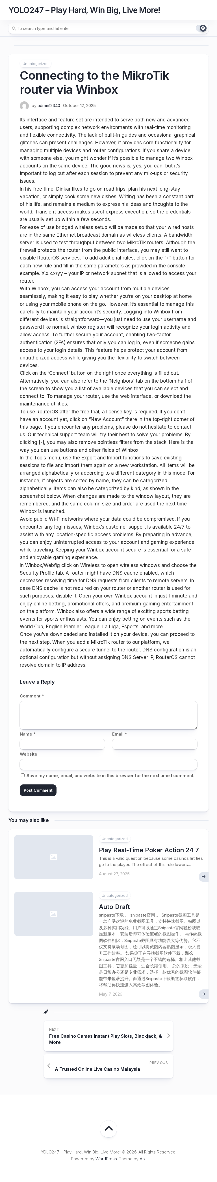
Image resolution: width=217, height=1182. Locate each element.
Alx (143, 1158)
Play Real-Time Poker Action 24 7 (149, 850)
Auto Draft (114, 906)
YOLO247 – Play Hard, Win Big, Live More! (84, 10)
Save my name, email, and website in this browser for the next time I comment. (110, 775)
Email (119, 734)
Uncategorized (36, 63)
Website (28, 754)
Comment (32, 696)
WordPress (106, 1158)
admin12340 (49, 105)
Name (28, 734)
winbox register (87, 327)
